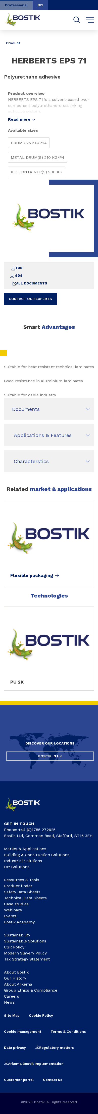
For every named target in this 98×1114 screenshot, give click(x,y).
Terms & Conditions (68, 1031)
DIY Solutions (16, 866)
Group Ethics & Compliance (30, 990)
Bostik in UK (50, 756)
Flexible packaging (31, 575)
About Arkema (18, 984)
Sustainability (17, 935)
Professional (16, 5)
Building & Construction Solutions (36, 854)
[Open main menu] (90, 20)
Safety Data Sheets (22, 891)
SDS (19, 275)
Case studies (16, 904)
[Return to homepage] (26, 20)
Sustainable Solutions (25, 941)
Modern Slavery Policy (25, 953)
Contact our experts (30, 299)
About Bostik (16, 972)
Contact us (52, 1080)
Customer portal (19, 1080)
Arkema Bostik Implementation (36, 1064)
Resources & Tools (21, 879)
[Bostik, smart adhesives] (26, 812)
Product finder (18, 885)
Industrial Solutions (23, 860)
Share (86, 39)
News (9, 1002)
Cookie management (22, 1031)
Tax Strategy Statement (27, 959)
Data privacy (15, 1048)
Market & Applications (25, 848)
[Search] (76, 20)
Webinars (13, 910)
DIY (40, 5)
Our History (15, 978)
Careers (11, 996)
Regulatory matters (56, 1048)
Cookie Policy (41, 1015)
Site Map (12, 1015)
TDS (19, 268)
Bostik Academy (19, 922)
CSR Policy (14, 947)
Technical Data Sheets (25, 898)
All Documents (31, 283)
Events (10, 916)
